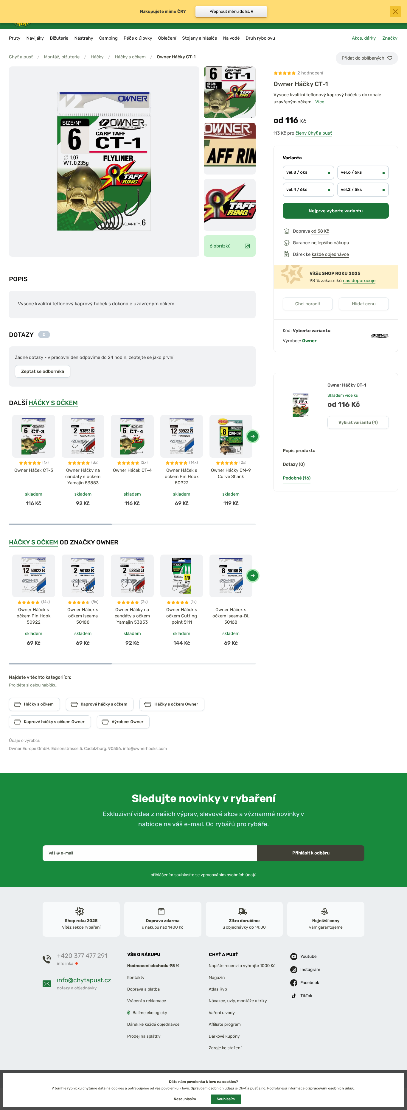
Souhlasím (226, 1099)
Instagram (310, 969)
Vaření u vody (222, 1012)
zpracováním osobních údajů (229, 874)
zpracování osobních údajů (331, 1088)
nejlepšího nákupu (330, 242)
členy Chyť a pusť (314, 133)
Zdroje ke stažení (225, 1047)
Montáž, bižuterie (62, 57)
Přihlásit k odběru (311, 853)
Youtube (308, 956)
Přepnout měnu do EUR (231, 11)
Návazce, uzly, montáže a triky (238, 1000)
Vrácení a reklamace (146, 1000)
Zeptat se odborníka (42, 371)
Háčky (97, 57)
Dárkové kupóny (224, 1036)
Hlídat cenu (363, 303)
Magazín (217, 977)
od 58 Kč (320, 231)
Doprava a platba (143, 989)
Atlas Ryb (218, 989)
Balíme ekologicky (150, 1012)
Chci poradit (308, 303)
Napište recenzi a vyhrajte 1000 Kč (242, 965)
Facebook (309, 982)
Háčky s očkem (130, 57)
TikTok (306, 995)
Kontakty (136, 977)
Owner (309, 340)
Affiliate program (225, 1024)
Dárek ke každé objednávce (153, 1024)
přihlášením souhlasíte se (204, 874)
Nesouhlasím (185, 1099)
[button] (253, 436)
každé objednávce (330, 254)
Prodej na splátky (144, 1036)
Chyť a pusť (21, 57)
